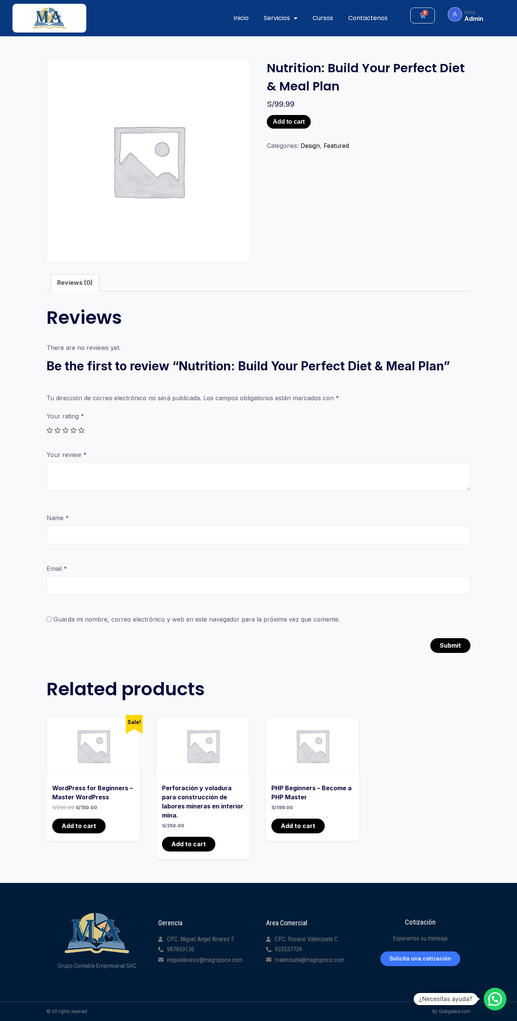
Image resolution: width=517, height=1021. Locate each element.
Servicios (277, 18)
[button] (420, 958)
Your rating (65, 416)
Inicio (241, 18)
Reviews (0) (75, 282)
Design (310, 145)
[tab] (75, 282)
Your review (67, 454)
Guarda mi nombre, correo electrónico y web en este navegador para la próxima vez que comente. (196, 619)
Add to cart (289, 121)
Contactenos (368, 18)
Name (58, 518)
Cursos (323, 18)
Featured (336, 145)
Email (57, 568)
